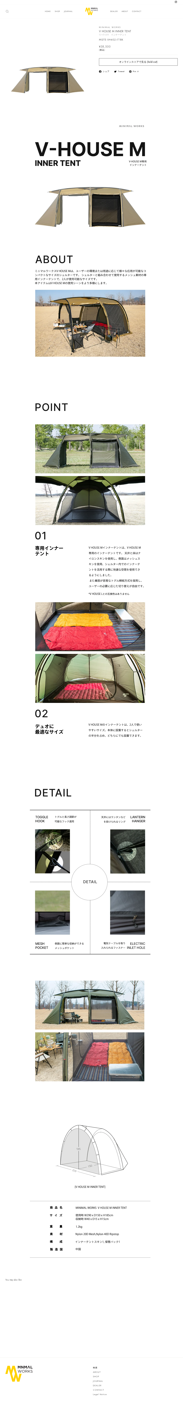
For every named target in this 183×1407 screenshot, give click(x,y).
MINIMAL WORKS (110, 27)
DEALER (114, 11)
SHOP (57, 11)
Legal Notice (100, 1394)
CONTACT (136, 11)
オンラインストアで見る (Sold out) (138, 62)
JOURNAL (68, 11)
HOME (48, 11)
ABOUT (125, 11)
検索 (95, 1367)
